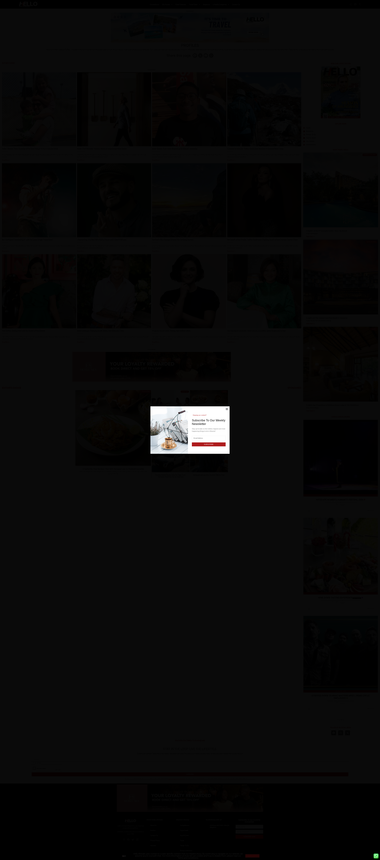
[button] (227, 409)
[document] (190, 430)
